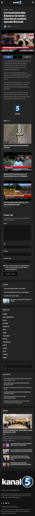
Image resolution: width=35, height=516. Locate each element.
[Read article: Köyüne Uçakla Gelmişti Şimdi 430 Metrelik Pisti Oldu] (17, 134)
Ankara (5, 314)
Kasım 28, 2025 (17, 26)
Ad (5, 244)
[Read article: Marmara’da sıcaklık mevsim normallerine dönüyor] (6, 301)
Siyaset (5, 348)
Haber (5, 332)
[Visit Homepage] (17, 2)
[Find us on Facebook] (1, 503)
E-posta (6, 251)
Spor (4, 351)
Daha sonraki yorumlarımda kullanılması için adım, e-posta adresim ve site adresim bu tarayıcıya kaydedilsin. (17, 267)
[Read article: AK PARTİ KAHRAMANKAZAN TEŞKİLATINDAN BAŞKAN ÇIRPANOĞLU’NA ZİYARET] (17, 421)
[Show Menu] (2, 2)
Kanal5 (9, 26)
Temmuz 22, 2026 (7, 206)
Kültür (5, 339)
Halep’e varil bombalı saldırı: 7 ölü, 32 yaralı (14, 288)
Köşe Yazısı (6, 336)
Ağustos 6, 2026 (7, 149)
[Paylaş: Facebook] (8, 57)
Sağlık (5, 345)
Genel (4, 329)
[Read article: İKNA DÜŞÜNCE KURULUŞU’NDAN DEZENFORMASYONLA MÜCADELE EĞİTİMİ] (6, 464)
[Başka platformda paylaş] (27, 57)
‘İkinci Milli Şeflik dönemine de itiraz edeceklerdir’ (16, 292)
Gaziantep (6, 326)
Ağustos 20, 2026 (10, 434)
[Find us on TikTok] (8, 503)
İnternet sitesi (7, 258)
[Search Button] (33, 2)
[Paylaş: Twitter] (17, 57)
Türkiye (5, 354)
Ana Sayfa (6, 9)
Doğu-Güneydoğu (8, 317)
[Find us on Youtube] (6, 503)
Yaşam (11, 9)
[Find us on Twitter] (3, 503)
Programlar (7, 342)
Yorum (6, 223)
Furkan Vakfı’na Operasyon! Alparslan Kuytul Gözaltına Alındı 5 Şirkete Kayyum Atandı (20, 457)
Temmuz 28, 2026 (7, 178)
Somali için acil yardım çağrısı (11, 295)
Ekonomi (5, 323)
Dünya (5, 320)
